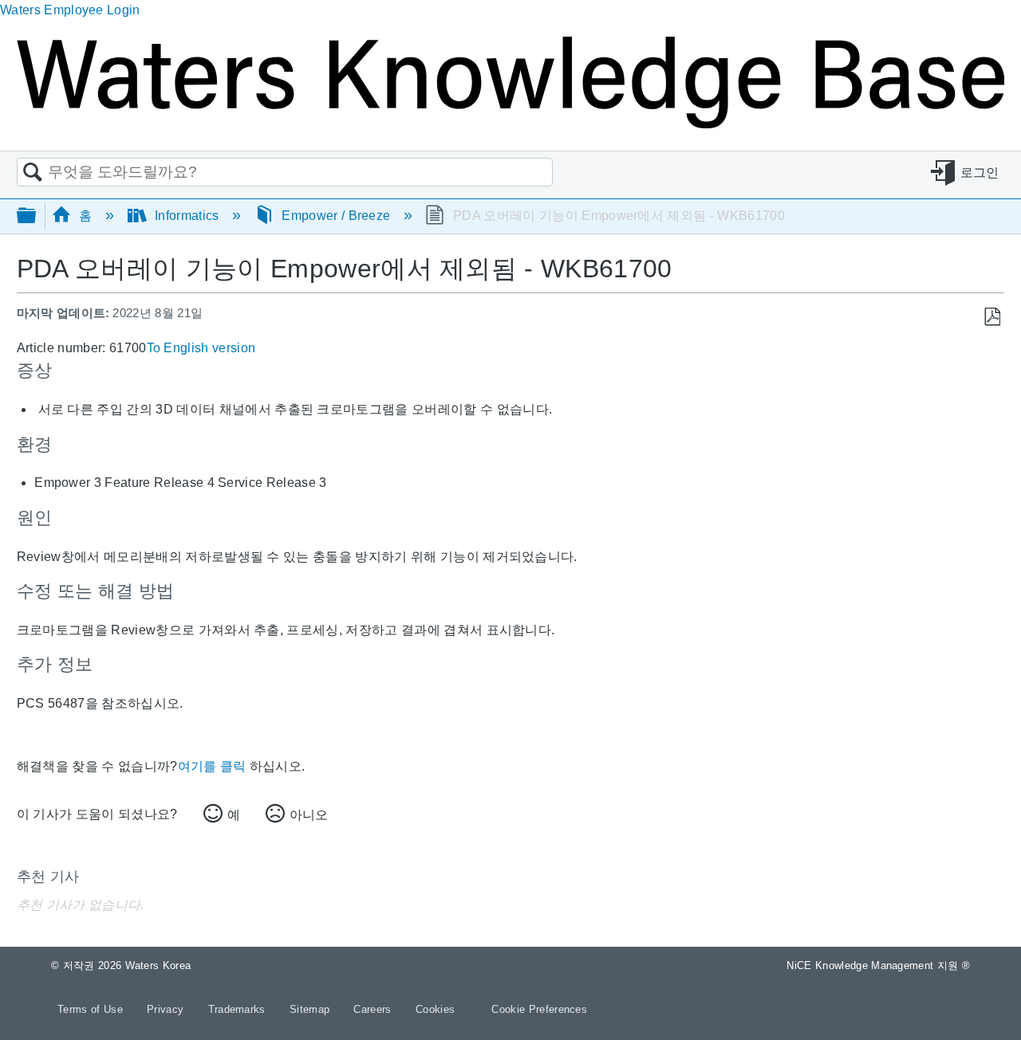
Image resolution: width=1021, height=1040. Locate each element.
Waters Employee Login (70, 10)
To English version (201, 348)
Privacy (167, 1009)
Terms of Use (91, 1009)
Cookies (435, 1009)
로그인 (979, 172)
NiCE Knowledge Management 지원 (878, 965)
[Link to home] (510, 124)
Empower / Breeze (336, 215)
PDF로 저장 (992, 317)
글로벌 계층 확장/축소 (36, 216)
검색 (33, 172)
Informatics (187, 215)
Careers (374, 1009)
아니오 (309, 815)
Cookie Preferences (539, 1009)
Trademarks (239, 1009)
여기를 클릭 (212, 766)
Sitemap (311, 1009)
